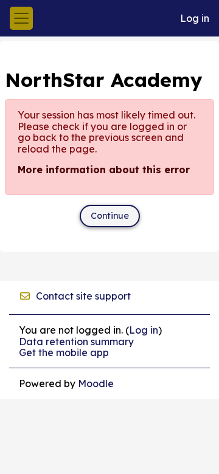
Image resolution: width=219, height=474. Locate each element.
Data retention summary (76, 341)
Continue (110, 215)
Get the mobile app (64, 352)
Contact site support (83, 296)
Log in (194, 18)
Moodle (96, 383)
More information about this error (104, 169)
